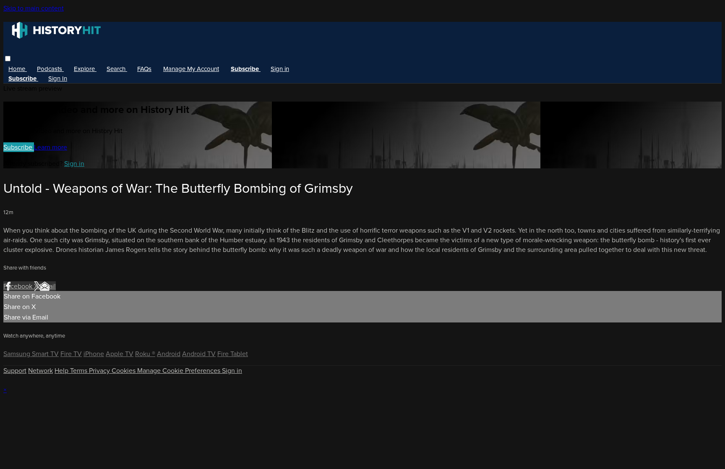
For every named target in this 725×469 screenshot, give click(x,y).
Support (14, 370)
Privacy (100, 370)
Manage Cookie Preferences (179, 370)
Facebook (18, 286)
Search (117, 68)
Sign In (57, 78)
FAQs (144, 68)
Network (40, 370)
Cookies (124, 370)
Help (62, 370)
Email (48, 286)
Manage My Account (191, 68)
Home (17, 68)
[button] (7, 58)
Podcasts (50, 68)
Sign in (280, 68)
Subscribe (18, 147)
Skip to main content (33, 8)
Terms (79, 370)
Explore (85, 68)
